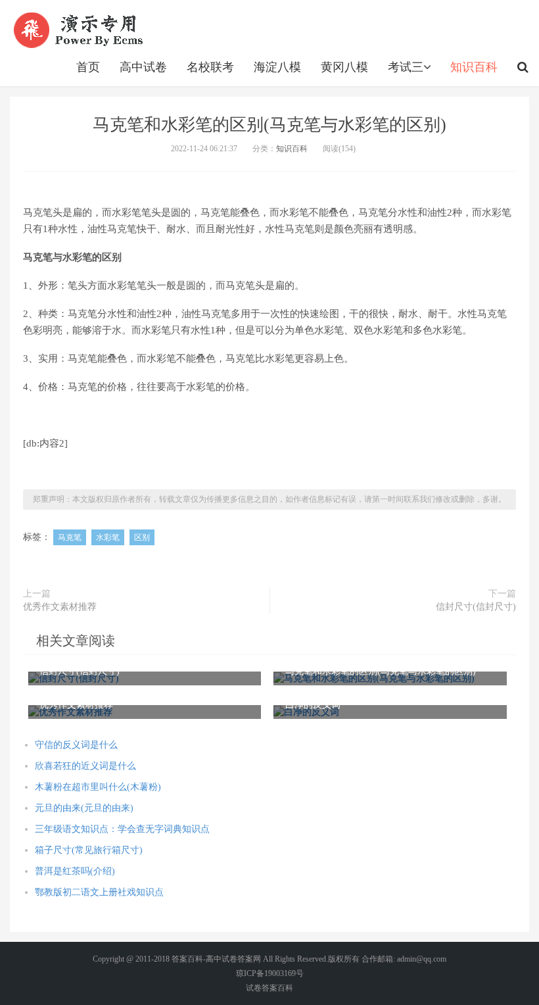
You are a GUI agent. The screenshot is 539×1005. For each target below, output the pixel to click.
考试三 (405, 67)
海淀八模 (277, 67)
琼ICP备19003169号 (270, 973)
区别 (142, 537)
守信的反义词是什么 (76, 745)
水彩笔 (108, 537)
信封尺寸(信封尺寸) (476, 607)
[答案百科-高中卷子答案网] (80, 29)
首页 (88, 67)
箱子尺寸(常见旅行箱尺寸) (89, 850)
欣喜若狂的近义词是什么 (85, 766)
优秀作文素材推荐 (60, 607)
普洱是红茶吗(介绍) (75, 871)
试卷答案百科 (269, 988)
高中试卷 (143, 67)
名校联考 (210, 67)
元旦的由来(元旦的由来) (84, 808)
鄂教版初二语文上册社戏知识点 (99, 892)
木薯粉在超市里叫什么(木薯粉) (98, 787)
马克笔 (70, 537)
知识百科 (474, 67)
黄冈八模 (344, 67)
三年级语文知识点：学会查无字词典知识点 (122, 829)
